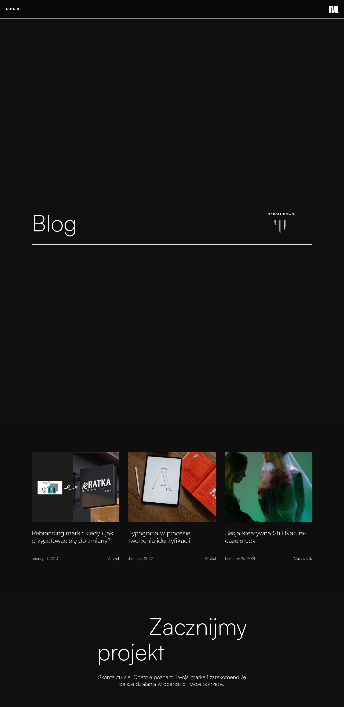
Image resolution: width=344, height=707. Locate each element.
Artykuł (113, 558)
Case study (303, 558)
